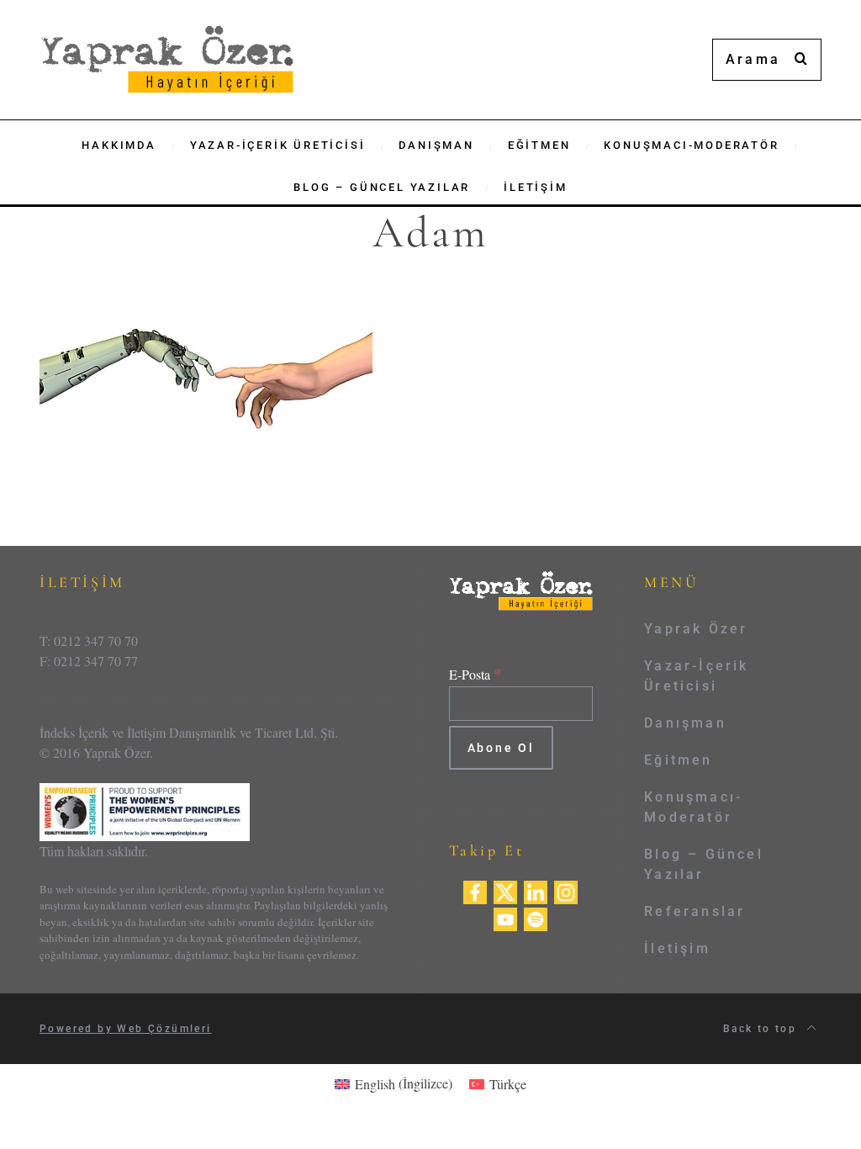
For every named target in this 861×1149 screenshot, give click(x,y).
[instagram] (565, 889)
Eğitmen (678, 760)
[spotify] (535, 916)
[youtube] (505, 916)
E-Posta (475, 674)
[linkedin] (535, 889)
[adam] (206, 388)
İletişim (677, 948)
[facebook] (475, 889)
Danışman (685, 723)
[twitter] (505, 889)
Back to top (762, 1029)
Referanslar (694, 911)
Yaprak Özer (695, 629)
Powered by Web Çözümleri (126, 1029)
